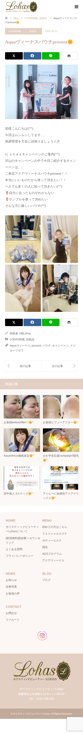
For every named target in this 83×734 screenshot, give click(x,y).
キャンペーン (60, 345)
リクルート (13, 619)
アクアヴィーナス (53, 560)
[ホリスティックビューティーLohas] (21, 6)
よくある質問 (14, 549)
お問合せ (11, 613)
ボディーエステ (52, 540)
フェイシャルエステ (54, 533)
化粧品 (32, 31)
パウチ (46, 345)
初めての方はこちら (54, 527)
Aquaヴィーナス (20, 345)
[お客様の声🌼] (60, 366)
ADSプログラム (52, 553)
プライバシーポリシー (19, 556)
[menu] (76, 7)
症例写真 (11, 586)
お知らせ (11, 580)
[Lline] (51, 56)
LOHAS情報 (14, 31)
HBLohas (25, 333)
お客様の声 (13, 593)
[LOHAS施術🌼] (23, 366)
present (36, 345)
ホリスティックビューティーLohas (31, 713)
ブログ (46, 580)
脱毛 (45, 547)
